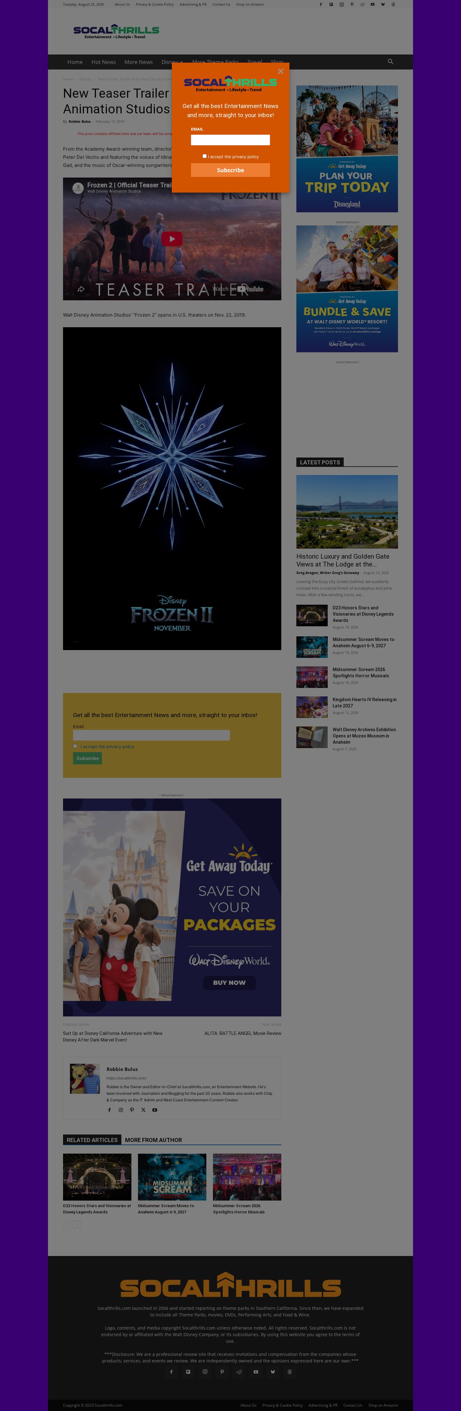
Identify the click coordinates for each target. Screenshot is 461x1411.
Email (197, 129)
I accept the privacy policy (233, 156)
